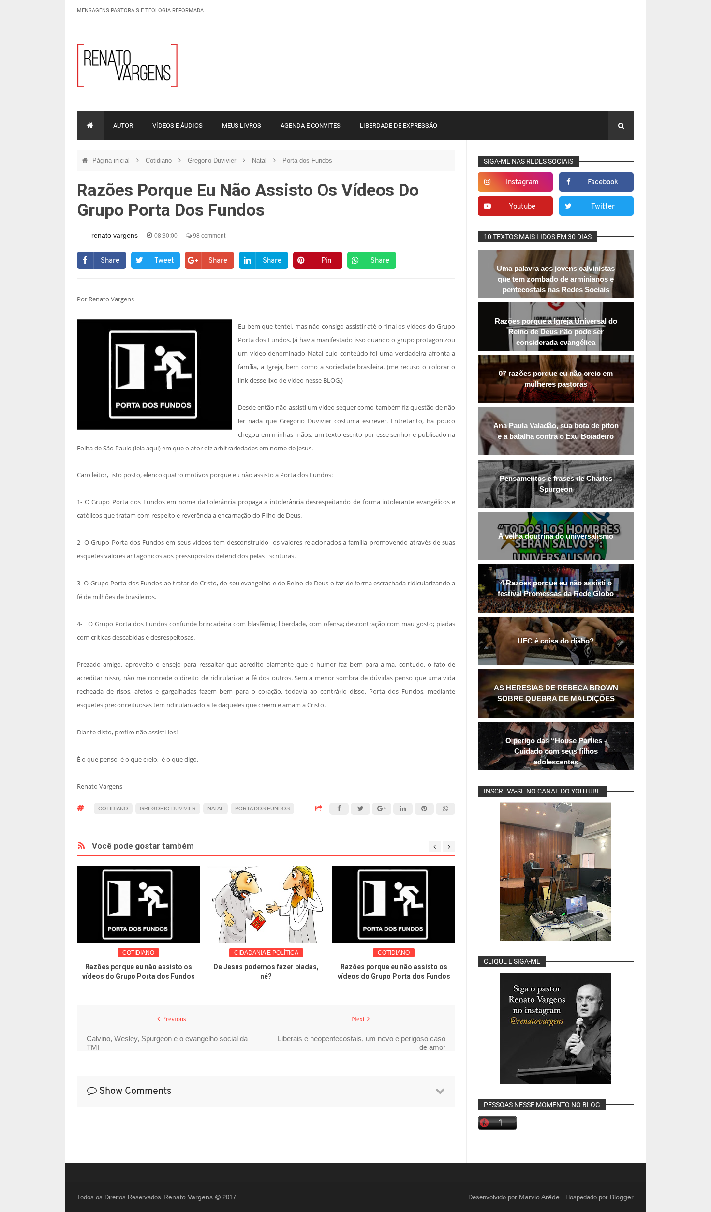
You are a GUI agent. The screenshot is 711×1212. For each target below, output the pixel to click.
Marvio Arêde (540, 1197)
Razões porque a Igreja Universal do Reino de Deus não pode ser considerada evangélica (556, 331)
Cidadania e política (266, 952)
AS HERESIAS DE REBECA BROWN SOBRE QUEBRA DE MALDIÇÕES (556, 693)
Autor (123, 125)
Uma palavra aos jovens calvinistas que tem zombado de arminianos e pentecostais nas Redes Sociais (556, 279)
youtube (522, 206)
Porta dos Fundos (307, 160)
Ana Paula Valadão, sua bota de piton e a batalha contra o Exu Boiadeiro (556, 430)
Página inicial (112, 160)
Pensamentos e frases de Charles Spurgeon (556, 483)
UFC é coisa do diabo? (556, 641)
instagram (522, 182)
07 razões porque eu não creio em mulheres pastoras (556, 378)
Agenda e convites (311, 125)
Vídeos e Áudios (177, 125)
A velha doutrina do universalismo (555, 536)
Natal (260, 160)
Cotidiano (160, 160)
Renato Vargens (189, 1197)
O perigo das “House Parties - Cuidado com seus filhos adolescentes (556, 751)
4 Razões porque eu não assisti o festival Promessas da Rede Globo (556, 588)
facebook (603, 182)
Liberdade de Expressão (398, 125)
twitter (603, 206)
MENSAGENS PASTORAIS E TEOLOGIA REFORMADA (140, 10)
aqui (152, 448)
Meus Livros (241, 125)
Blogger (622, 1197)
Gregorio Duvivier (213, 160)
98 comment (208, 235)
